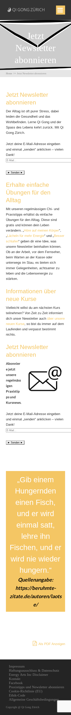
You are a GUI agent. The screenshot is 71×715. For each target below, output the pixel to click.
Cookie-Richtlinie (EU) (25, 691)
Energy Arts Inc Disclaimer (28, 675)
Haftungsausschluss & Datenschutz (34, 670)
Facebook (16, 683)
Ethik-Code (17, 695)
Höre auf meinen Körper (41, 230)
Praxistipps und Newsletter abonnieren (36, 687)
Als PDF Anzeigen (51, 644)
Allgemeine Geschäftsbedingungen (34, 699)
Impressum (17, 666)
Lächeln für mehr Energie (25, 236)
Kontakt (14, 679)
